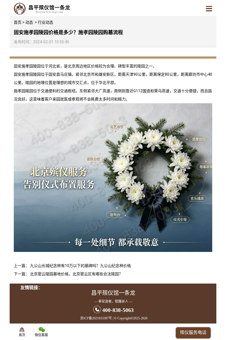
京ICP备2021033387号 (96, 318)
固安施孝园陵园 (27, 66)
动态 (29, 22)
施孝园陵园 (23, 91)
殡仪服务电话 (193, 332)
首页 (17, 22)
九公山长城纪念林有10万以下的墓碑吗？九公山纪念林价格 (80, 265)
